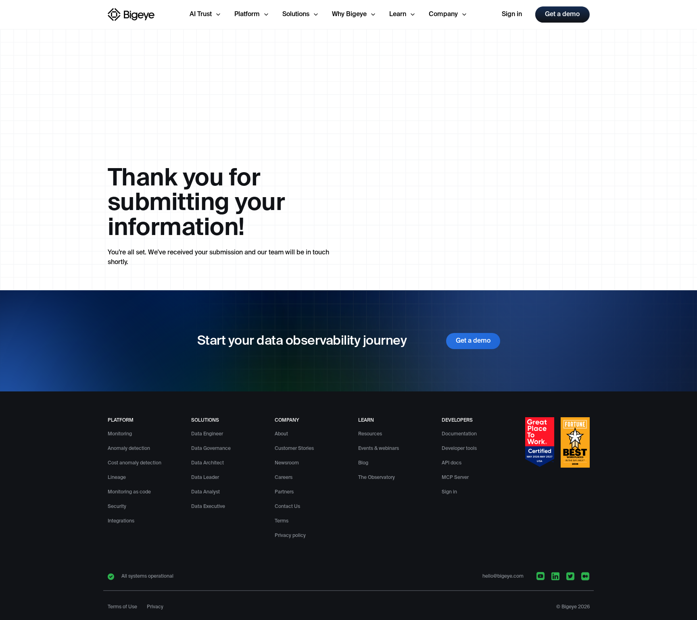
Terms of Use (122, 607)
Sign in (512, 14)
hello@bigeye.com (503, 576)
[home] (131, 14)
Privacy (155, 607)
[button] (205, 14)
